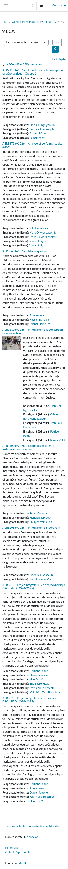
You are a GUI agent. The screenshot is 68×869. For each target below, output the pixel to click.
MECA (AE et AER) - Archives (24, 64)
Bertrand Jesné (39, 671)
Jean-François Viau (40, 579)
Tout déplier (59, 59)
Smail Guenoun (39, 513)
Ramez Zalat (36, 138)
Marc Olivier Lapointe (42, 232)
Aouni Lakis (37, 788)
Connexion (59, 5)
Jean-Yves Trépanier (42, 796)
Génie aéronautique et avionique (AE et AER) (34, 21)
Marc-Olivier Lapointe (43, 237)
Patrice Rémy (37, 133)
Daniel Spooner (39, 675)
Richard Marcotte (40, 517)
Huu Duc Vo (37, 679)
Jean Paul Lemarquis (41, 129)
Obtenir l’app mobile (17, 852)
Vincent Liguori (38, 241)
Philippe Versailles (40, 522)
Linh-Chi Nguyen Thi (42, 125)
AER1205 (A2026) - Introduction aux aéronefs (31, 527)
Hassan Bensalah (39, 319)
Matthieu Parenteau (41, 688)
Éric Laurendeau (39, 228)
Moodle (23, 863)
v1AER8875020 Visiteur (44, 692)
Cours (5, 21)
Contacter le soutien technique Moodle (34, 826)
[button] (32, 5)
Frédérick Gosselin (41, 575)
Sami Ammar (37, 315)
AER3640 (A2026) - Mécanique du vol (26, 251)
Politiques (11, 847)
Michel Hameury (39, 324)
